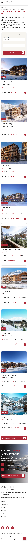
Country (5, 43)
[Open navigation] (24, 3)
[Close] (25, 514)
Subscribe (7, 537)
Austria (3, 501)
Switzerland (4, 504)
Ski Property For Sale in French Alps (12, 9)
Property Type (6, 37)
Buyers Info (4, 510)
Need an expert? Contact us (10, 476)
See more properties (8, 438)
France (3, 7)
